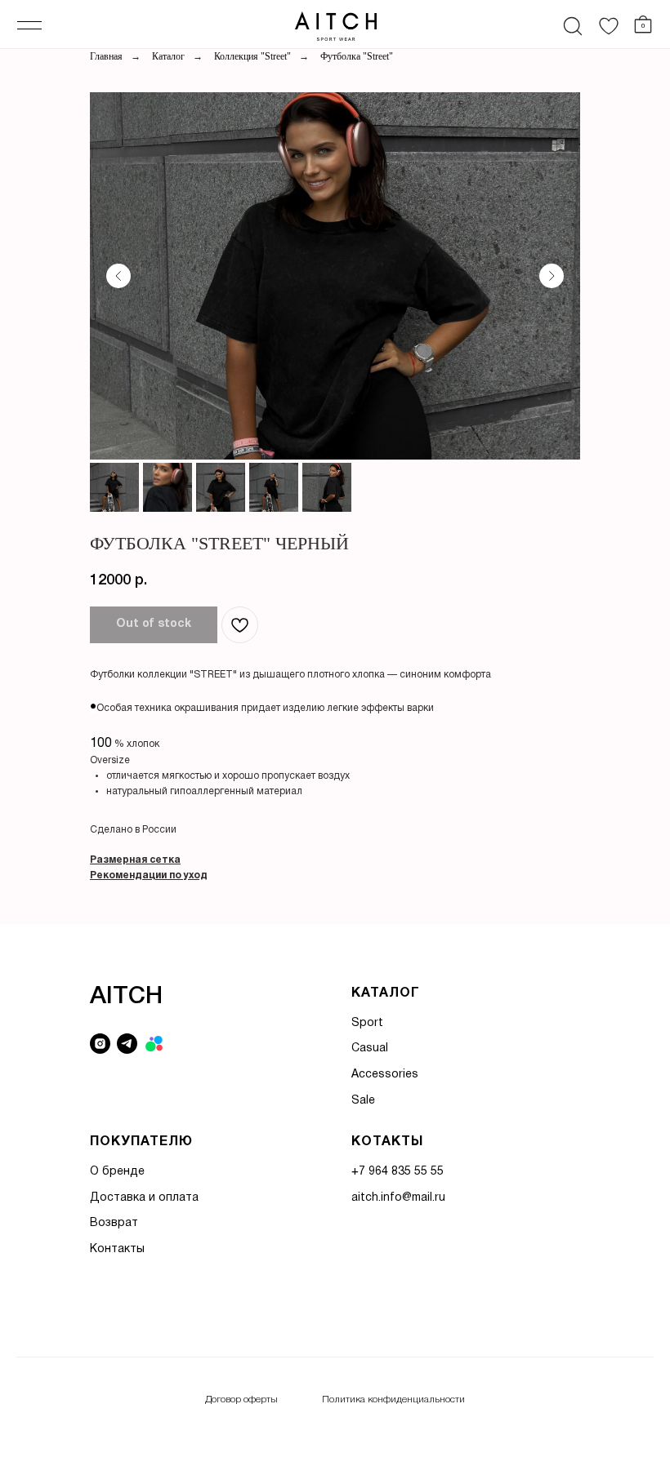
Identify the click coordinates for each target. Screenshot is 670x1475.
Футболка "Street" (356, 56)
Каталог (168, 56)
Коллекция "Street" (252, 56)
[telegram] (127, 1043)
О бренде (117, 1171)
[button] (135, 859)
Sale (363, 1100)
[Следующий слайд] (551, 276)
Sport (367, 1023)
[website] (154, 1043)
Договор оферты (241, 1399)
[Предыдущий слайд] (118, 276)
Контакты (117, 1249)
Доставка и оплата (144, 1198)
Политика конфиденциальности (393, 1399)
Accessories (384, 1074)
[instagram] (100, 1043)
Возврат (114, 1223)
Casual (369, 1048)
